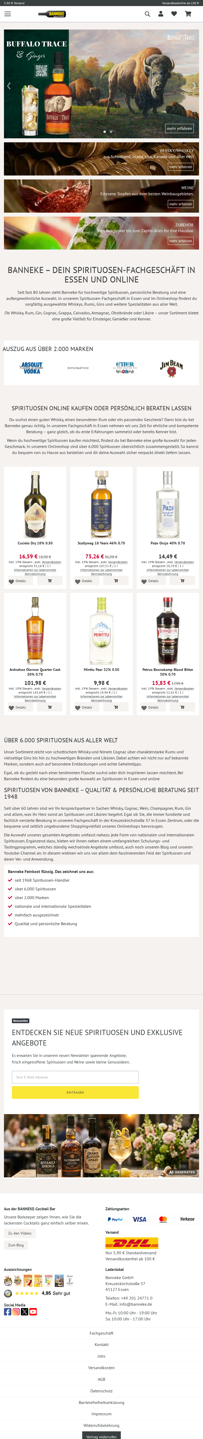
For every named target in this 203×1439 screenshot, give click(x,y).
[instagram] (16, 1313)
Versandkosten (51, 562)
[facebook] (7, 1313)
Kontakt (102, 1344)
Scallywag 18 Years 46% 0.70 (101, 543)
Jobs (101, 1356)
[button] (105, 131)
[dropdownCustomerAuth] (160, 14)
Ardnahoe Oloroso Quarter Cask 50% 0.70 (35, 672)
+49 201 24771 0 (137, 1298)
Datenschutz (101, 1390)
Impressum (101, 1413)
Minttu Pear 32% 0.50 (101, 669)
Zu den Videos (19, 1233)
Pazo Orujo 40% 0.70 (168, 543)
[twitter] (24, 1313)
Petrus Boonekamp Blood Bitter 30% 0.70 (167, 672)
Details (21, 581)
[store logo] (50, 14)
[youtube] (33, 1313)
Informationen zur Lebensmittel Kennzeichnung (35, 572)
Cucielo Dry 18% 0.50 (35, 543)
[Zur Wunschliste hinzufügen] (11, 581)
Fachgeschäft (101, 1333)
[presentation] (9, 84)
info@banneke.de (135, 1304)
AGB (101, 1379)
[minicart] (188, 14)
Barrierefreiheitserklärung (101, 1402)
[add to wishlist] (174, 14)
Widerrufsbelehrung (101, 1425)
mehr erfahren (179, 128)
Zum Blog (16, 1245)
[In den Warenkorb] (49, 580)
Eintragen (75, 1092)
